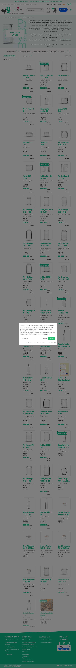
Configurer (25, 338)
